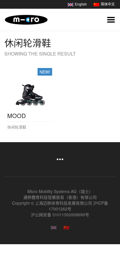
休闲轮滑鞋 (16, 127)
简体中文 (108, 3)
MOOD (16, 115)
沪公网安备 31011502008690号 (60, 214)
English (81, 3)
